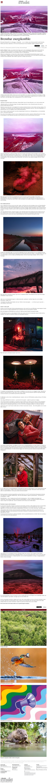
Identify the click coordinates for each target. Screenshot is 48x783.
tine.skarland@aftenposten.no (5, 770)
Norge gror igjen (4, 646)
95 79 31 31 (28, 767)
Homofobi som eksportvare (6, 720)
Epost (43, 45)
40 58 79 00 (28, 771)
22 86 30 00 (40, 766)
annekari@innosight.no (28, 766)
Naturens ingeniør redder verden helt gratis (10, 757)
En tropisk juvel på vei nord (6, 683)
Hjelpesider (14, 768)
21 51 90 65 (15, 766)
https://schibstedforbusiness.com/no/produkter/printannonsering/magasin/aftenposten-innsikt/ (30, 773)
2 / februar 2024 (44, 47)
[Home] (24, 3)
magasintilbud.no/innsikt (16, 765)
